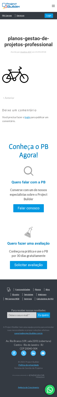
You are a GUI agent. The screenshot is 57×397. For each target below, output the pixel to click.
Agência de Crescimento (28, 387)
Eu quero (43, 315)
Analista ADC (26, 52)
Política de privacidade (28, 365)
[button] (53, 6)
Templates (28, 294)
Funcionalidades (22, 289)
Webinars (42, 294)
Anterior (9, 97)
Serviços (20, 15)
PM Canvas (7, 15)
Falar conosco (28, 208)
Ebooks (15, 294)
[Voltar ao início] (11, 6)
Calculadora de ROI (45, 299)
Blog (48, 289)
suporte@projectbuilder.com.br (28, 333)
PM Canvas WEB (12, 299)
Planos (38, 289)
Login (48, 15)
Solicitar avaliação (28, 265)
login (27, 117)
